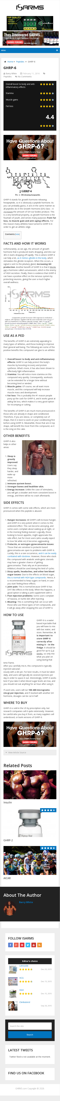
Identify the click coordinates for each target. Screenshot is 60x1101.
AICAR (7, 878)
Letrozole (23, 965)
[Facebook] (10, 945)
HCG (21, 977)
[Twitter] (28, 945)
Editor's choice (30, 961)
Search (30, 1035)
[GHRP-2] (29, 822)
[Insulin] (29, 784)
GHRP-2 (8, 840)
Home (10, 61)
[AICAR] (29, 860)
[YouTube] (33, 945)
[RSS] (39, 945)
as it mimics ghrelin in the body (31, 258)
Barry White (11, 73)
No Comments (25, 76)
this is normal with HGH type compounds (26, 577)
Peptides (20, 61)
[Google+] (16, 945)
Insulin (7, 802)
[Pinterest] (22, 945)
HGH (21, 990)
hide (17, 234)
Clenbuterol (24, 1002)
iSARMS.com (21, 1088)
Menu (3, 50)
